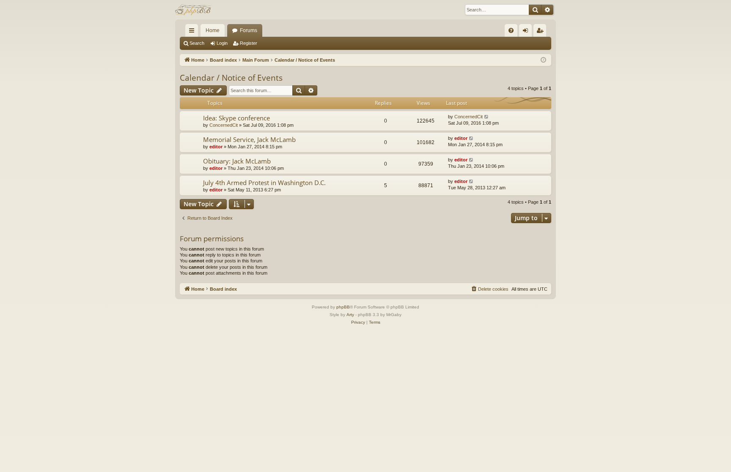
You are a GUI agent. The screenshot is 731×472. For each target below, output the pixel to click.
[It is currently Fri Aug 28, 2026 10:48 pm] (543, 60)
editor (216, 146)
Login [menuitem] (527, 32)
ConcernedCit (223, 125)
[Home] (194, 9)
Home (213, 30)
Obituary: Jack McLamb (237, 161)
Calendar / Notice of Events (231, 77)
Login (222, 43)
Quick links (193, 32)
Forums (248, 30)
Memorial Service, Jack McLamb (249, 139)
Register (248, 43)
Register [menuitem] (541, 32)
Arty (350, 314)
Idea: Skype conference (236, 118)
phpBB (343, 307)
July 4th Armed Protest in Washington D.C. (264, 182)
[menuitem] (511, 30)
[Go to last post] (486, 117)
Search (197, 43)
